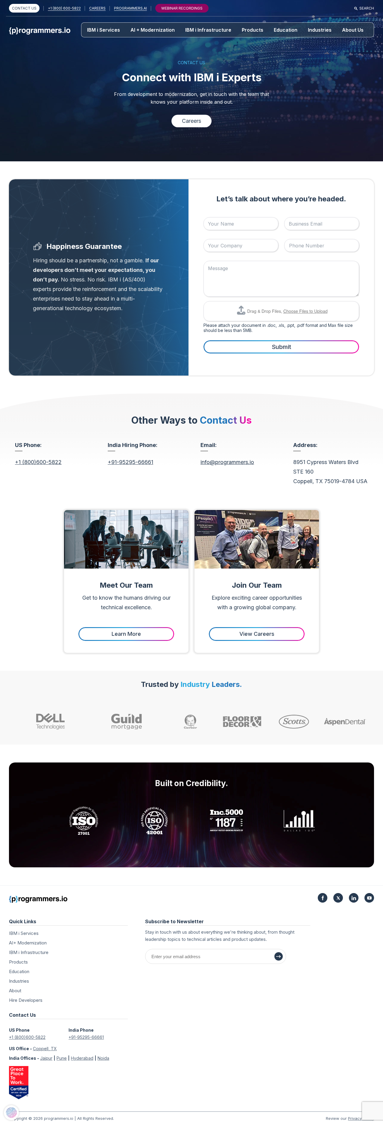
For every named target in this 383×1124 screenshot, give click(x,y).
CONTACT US (24, 8)
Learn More (126, 634)
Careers (191, 121)
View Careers (256, 634)
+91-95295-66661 (130, 462)
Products (252, 30)
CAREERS (97, 8)
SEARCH (366, 8)
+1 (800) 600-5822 (64, 8)
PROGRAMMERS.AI (130, 8)
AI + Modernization (152, 30)
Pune (62, 1058)
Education (285, 30)
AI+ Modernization (28, 943)
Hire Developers (25, 1000)
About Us (353, 30)
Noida (103, 1058)
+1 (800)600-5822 (38, 462)
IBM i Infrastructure (208, 30)
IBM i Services (103, 30)
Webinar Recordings (182, 8)
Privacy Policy (361, 1118)
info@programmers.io (227, 462)
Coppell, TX (45, 1048)
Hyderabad (82, 1058)
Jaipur (46, 1058)
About (15, 990)
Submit (281, 346)
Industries (320, 30)
